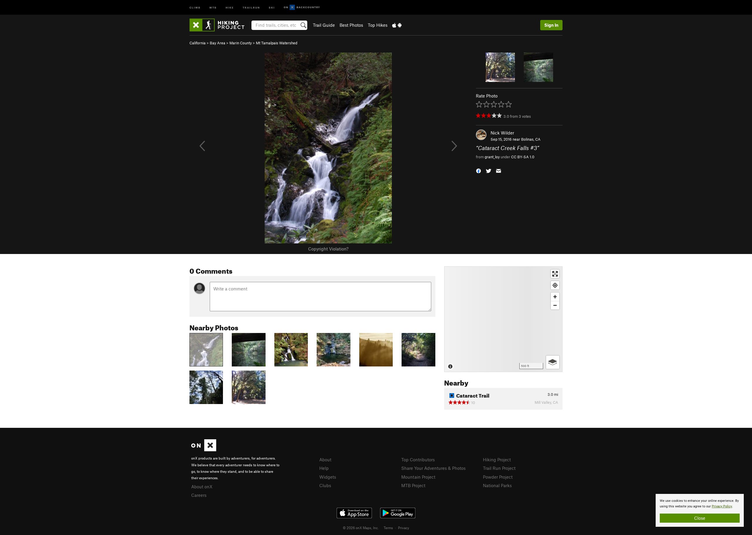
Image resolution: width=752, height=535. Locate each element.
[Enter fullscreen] (555, 274)
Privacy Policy (722, 506)
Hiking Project (497, 459)
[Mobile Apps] (397, 25)
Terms (388, 528)
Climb (195, 7)
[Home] (219, 24)
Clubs (325, 485)
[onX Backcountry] (301, 7)
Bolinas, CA (530, 139)
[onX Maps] (203, 449)
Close (699, 518)
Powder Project (498, 477)
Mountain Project (418, 477)
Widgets (327, 477)
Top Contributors (418, 459)
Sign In (551, 25)
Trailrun (251, 7)
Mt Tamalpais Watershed (276, 43)
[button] (478, 170)
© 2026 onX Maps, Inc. (361, 528)
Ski (272, 7)
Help (324, 468)
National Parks (497, 485)
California (197, 43)
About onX (201, 486)
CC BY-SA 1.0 (522, 156)
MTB (213, 7)
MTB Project (413, 485)
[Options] (552, 362)
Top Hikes (377, 25)
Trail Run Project (499, 468)
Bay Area (217, 43)
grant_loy (492, 156)
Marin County (240, 43)
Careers (199, 495)
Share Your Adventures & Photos (433, 468)
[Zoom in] (555, 296)
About (325, 459)
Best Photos (351, 25)
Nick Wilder (502, 132)
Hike (230, 7)
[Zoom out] (555, 305)
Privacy (403, 528)
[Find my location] (555, 285)
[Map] (503, 319)
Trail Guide (324, 25)
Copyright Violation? (328, 248)
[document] (700, 510)
